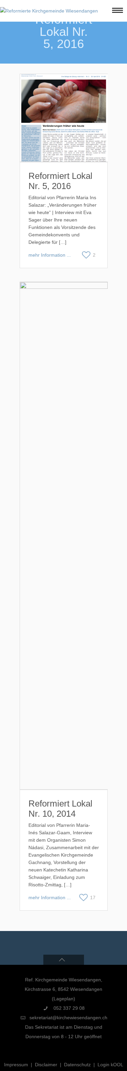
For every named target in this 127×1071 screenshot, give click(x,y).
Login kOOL (110, 1064)
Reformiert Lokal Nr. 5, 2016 (60, 181)
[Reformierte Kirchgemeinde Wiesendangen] (49, 11)
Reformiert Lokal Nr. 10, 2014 (60, 808)
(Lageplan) (63, 998)
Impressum (16, 1064)
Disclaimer (46, 1064)
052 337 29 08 (68, 1008)
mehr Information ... (49, 255)
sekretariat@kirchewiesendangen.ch (68, 1017)
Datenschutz (77, 1064)
